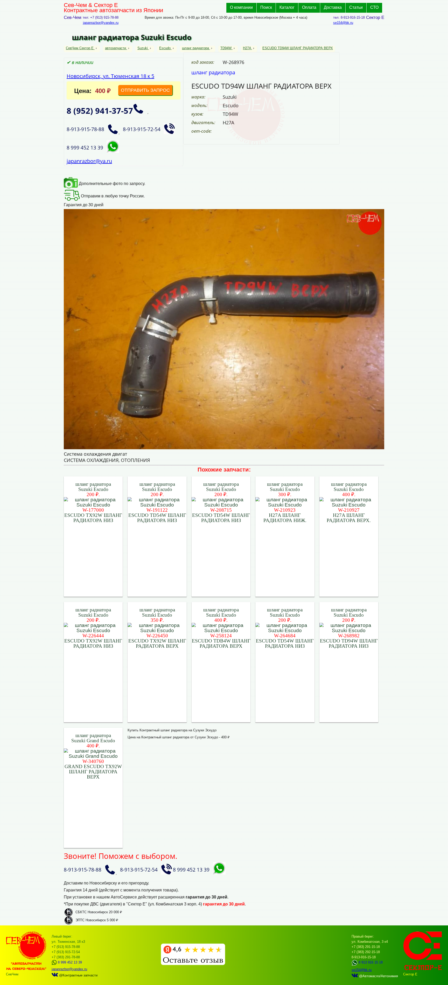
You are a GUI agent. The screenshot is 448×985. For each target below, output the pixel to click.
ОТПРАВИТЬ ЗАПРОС (145, 90)
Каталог (287, 7)
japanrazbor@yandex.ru (100, 23)
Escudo (165, 48)
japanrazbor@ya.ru (89, 161)
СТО (374, 7)
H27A (247, 48)
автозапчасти (115, 48)
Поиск (266, 7)
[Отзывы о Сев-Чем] (193, 964)
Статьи (356, 7)
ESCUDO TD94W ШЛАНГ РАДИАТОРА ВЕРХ (297, 48)
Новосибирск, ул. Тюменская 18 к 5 (110, 76)
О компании (241, 7)
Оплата (309, 7)
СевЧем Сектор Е (80, 48)
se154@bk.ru (343, 23)
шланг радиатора (195, 48)
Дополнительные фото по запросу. (111, 183)
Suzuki (142, 48)
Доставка (333, 7)
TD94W (226, 48)
